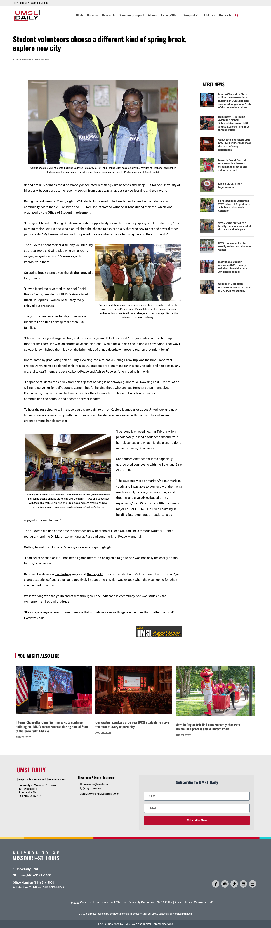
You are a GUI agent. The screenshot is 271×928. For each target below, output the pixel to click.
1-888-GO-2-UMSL (54, 887)
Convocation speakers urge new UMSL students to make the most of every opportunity (234, 144)
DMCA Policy (164, 902)
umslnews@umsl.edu (95, 784)
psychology (63, 574)
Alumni (152, 15)
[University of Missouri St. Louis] (36, 859)
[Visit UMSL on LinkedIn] (243, 884)
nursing (29, 229)
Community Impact (131, 15)
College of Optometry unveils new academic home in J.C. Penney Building (234, 287)
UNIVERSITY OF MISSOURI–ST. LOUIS (30, 3)
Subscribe (225, 15)
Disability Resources (141, 902)
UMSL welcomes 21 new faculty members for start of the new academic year (234, 226)
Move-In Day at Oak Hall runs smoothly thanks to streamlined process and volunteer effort (232, 165)
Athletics (209, 15)
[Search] (236, 15)
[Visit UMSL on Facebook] (215, 884)
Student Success (87, 15)
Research (108, 15)
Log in (102, 924)
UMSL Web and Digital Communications (148, 924)
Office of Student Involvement (69, 212)
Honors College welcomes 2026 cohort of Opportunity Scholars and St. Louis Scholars (234, 205)
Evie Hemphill (24, 59)
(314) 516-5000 (44, 882)
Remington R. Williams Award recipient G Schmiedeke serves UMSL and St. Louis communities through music (233, 123)
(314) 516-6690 (92, 788)
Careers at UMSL (204, 902)
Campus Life (191, 15)
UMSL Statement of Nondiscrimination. (172, 913)
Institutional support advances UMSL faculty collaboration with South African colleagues (232, 267)
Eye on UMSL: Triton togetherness (230, 185)
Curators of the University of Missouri (103, 902)
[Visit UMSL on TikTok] (234, 884)
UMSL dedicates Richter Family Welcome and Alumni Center (234, 246)
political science (167, 503)
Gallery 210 (95, 574)
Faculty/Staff (170, 15)
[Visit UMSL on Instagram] (225, 884)
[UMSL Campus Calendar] (252, 884)
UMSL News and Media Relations (99, 793)
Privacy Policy (183, 902)
